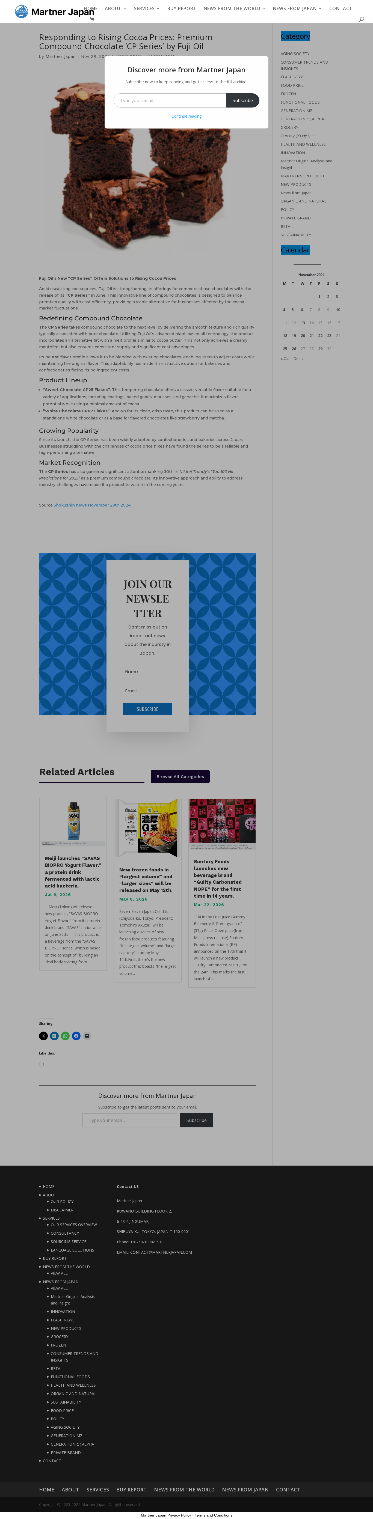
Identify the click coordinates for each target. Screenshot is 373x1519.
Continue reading (186, 116)
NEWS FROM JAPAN (295, 9)
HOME (91, 9)
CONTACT (341, 9)
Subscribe (243, 100)
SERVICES (144, 9)
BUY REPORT (182, 9)
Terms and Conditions (213, 1515)
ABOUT (113, 9)
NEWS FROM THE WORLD (232, 9)
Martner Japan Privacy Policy (166, 1515)
